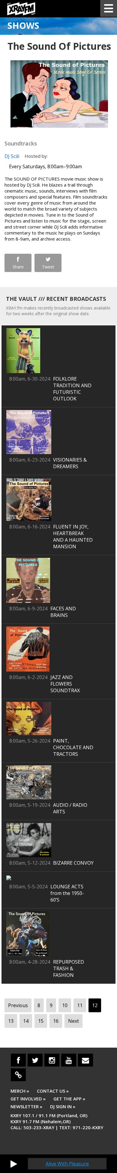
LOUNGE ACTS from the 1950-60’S (67, 893)
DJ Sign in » (62, 1106)
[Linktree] (18, 1074)
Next (73, 1021)
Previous (18, 1005)
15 (41, 1021)
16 (55, 1021)
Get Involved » (28, 1099)
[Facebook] (18, 1060)
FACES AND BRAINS (63, 611)
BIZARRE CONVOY (73, 863)
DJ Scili (11, 156)
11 (79, 1005)
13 (11, 1021)
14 (25, 1021)
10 (65, 1005)
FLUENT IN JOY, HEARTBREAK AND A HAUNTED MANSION (73, 536)
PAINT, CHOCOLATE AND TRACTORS (73, 747)
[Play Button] (14, 1163)
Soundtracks (20, 143)
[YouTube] (68, 1060)
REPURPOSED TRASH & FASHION (68, 968)
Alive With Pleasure (67, 1163)
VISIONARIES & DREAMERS (70, 463)
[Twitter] (35, 1060)
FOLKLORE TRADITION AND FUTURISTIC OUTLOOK (72, 389)
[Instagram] (51, 1060)
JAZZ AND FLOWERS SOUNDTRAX (65, 684)
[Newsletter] (85, 1060)
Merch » (19, 1091)
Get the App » (69, 1099)
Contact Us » (53, 1091)
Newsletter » (26, 1106)
